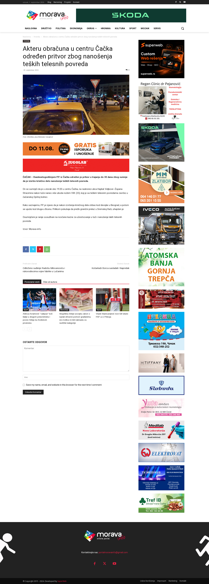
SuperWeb (62, 581)
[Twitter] (180, 2)
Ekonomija (64, 310)
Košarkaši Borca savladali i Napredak (110, 268)
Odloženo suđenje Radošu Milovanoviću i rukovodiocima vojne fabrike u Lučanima (44, 270)
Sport (26, 310)
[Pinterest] (40, 249)
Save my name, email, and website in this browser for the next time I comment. (64, 385)
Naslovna (27, 37)
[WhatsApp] (47, 249)
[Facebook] (176, 2)
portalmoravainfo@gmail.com (113, 552)
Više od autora (50, 282)
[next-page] (30, 329)
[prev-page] (25, 329)
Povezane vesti (32, 282)
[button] (182, 28)
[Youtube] (184, 2)
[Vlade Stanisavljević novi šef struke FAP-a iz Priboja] (112, 299)
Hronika (37, 37)
